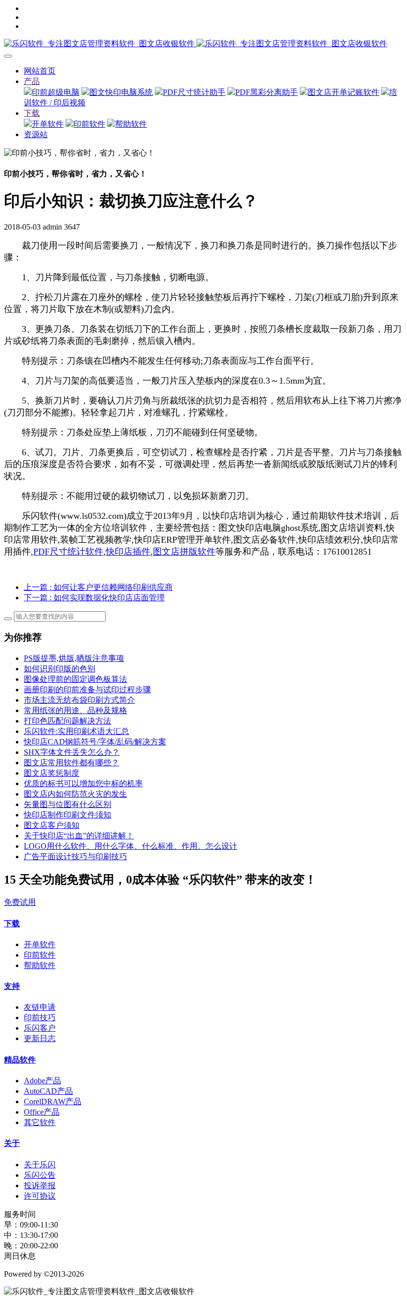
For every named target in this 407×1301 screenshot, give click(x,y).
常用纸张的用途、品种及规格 (75, 710)
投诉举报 (40, 1185)
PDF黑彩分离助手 (266, 92)
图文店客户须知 (51, 825)
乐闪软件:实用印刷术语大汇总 (76, 731)
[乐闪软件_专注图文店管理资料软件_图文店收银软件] (203, 44)
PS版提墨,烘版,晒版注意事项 (74, 658)
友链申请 (40, 1007)
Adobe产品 (42, 1080)
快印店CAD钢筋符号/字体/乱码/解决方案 (95, 741)
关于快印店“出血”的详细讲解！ (79, 835)
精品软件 (20, 1060)
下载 (32, 113)
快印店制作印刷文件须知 (67, 815)
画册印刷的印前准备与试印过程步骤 (87, 689)
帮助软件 (131, 124)
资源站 (36, 134)
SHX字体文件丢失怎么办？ (72, 752)
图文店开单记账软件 (343, 92)
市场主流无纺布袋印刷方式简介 (79, 700)
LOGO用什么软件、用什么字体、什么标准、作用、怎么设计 (130, 846)
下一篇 (94, 597)
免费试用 (20, 902)
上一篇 (98, 587)
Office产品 (42, 1112)
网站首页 (40, 71)
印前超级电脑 (55, 92)
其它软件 (40, 1122)
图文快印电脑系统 (121, 92)
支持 (12, 986)
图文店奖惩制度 (51, 773)
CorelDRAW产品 (52, 1101)
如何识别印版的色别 (59, 668)
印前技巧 (40, 1017)
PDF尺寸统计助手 (194, 92)
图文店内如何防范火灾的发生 (75, 794)
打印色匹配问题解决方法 (67, 721)
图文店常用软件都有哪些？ (71, 762)
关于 (12, 1143)
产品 (32, 81)
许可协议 (40, 1196)
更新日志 (40, 1038)
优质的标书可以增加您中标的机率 (83, 783)
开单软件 (48, 124)
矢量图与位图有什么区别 (67, 804)
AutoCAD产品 (48, 1091)
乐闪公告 (40, 1175)
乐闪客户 (40, 1028)
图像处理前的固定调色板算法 (75, 679)
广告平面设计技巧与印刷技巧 (75, 856)
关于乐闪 (40, 1164)
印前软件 (89, 124)
